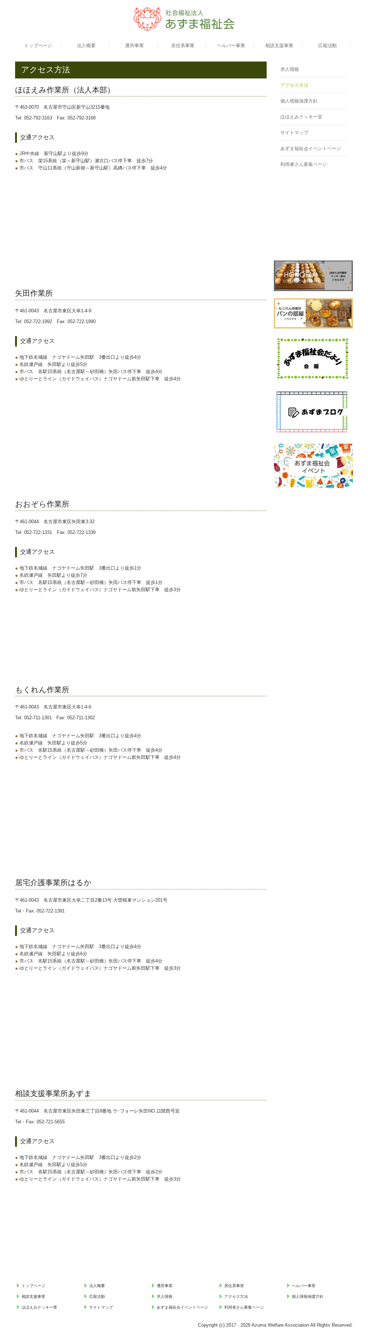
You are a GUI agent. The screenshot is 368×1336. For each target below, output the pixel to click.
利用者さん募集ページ (303, 164)
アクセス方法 (294, 85)
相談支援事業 (279, 45)
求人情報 (289, 69)
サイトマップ (294, 132)
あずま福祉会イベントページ (310, 148)
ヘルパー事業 (231, 45)
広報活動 (327, 45)
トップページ (38, 45)
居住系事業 (182, 45)
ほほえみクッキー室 (301, 116)
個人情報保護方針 (299, 101)
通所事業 (134, 45)
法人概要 (86, 45)
